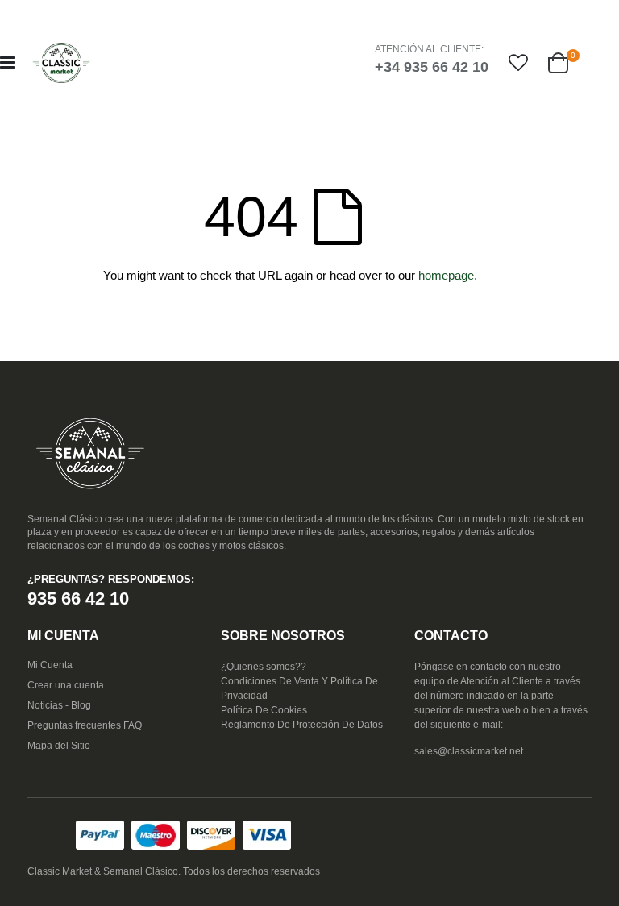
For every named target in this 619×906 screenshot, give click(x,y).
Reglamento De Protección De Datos (302, 724)
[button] (518, 63)
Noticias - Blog (59, 705)
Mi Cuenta (50, 665)
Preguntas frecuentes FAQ (84, 725)
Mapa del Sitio (58, 745)
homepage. (447, 275)
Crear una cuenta (65, 685)
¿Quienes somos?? (263, 666)
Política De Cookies (264, 710)
